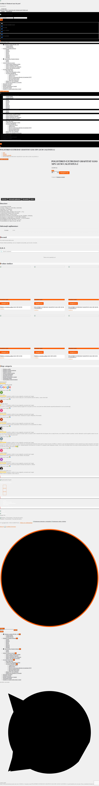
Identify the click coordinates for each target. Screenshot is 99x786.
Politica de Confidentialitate (9, 503)
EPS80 (7, 49)
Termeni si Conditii (7, 502)
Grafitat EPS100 (9, 47)
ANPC (4, 500)
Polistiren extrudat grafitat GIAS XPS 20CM (11, 307)
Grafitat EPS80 (9, 46)
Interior (7, 61)
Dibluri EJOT (12, 76)
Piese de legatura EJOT (14, 78)
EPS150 (8, 56)
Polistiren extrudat (7, 85)
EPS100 (8, 51)
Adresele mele (19, 10)
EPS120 (8, 55)
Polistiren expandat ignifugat (9, 48)
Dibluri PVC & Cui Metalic (12, 81)
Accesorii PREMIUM (11, 73)
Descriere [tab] (4, 199)
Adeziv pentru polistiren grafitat (13, 64)
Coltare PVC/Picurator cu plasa (13, 72)
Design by (8, 526)
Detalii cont (25, 10)
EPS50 (7, 53)
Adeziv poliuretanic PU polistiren (13, 66)
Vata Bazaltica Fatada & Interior (10, 379)
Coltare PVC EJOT (13, 74)
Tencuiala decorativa (7, 83)
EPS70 (7, 52)
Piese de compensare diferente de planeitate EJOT (20, 77)
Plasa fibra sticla (9, 70)
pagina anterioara (4, 159)
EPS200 (8, 57)
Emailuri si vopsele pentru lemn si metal (12, 89)
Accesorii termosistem (8, 69)
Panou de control (4, 10)
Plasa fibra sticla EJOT (14, 79)
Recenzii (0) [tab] (25, 199)
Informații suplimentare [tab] (15, 199)
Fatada (7, 60)
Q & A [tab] (32, 199)
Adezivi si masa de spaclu (9, 63)
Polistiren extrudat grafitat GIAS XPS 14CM (45, 356)
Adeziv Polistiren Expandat (12, 65)
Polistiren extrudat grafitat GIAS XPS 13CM (11, 356)
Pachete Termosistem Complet (10, 86)
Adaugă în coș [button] (4, 303)
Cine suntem (6, 504)
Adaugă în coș (64, 172)
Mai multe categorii (4, 91)
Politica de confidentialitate (26, 522)
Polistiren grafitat (7, 369)
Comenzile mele (11, 10)
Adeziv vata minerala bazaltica (13, 68)
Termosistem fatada (7, 87)
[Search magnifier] (1, 20)
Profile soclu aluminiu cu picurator (14, 82)
